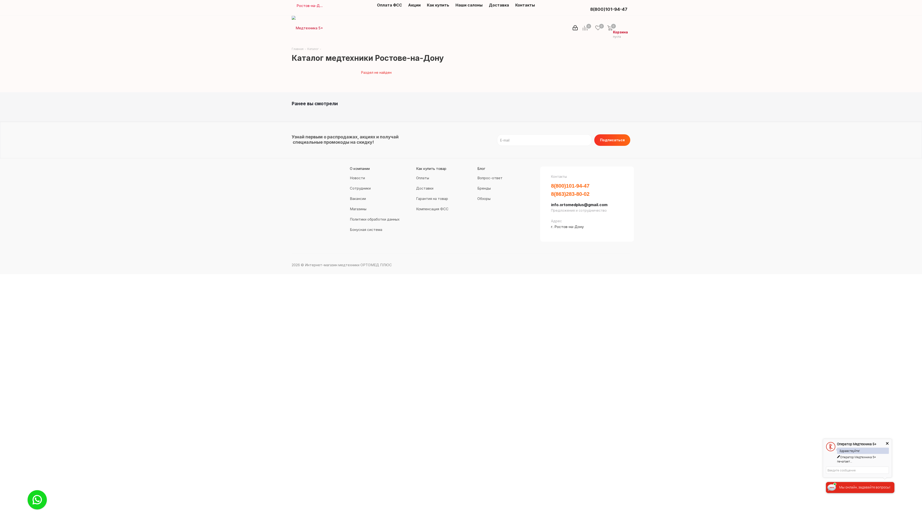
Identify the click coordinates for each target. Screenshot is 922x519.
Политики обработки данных (375, 219)
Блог (481, 168)
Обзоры (484, 198)
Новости (357, 178)
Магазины (358, 209)
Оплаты (422, 178)
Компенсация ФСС (432, 209)
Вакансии (358, 198)
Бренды (484, 188)
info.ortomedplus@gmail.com (579, 204)
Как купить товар (431, 168)
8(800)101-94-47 (608, 9)
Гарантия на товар (432, 198)
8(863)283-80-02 (570, 194)
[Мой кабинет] (575, 28)
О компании (360, 168)
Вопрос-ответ (490, 178)
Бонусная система (366, 229)
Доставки (424, 188)
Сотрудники (360, 188)
